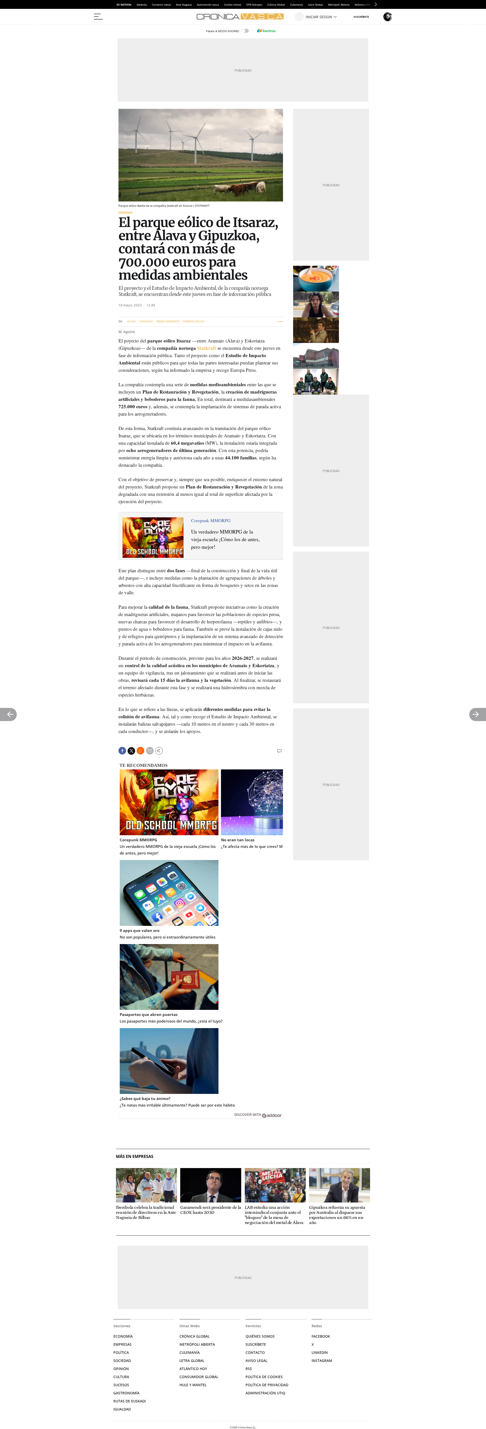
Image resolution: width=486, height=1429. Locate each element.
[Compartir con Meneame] (140, 750)
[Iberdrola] (266, 31)
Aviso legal (256, 1360)
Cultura (121, 1376)
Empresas (125, 212)
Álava (131, 321)
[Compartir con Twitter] (131, 751)
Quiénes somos (260, 1336)
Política (121, 1352)
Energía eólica (194, 321)
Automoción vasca (208, 4)
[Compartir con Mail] (150, 750)
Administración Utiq (265, 1393)
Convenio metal (161, 4)
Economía (123, 1336)
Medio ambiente (167, 321)
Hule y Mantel (193, 1384)
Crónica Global (276, 4)
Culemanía (296, 4)
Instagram (322, 1360)
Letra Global (315, 4)
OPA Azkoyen (254, 4)
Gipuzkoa (146, 321)
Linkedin (320, 1352)
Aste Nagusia (184, 4)
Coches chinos (232, 4)
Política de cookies (264, 1376)
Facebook (321, 1336)
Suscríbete (256, 1344)
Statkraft (206, 347)
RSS (249, 1368)
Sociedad (122, 1360)
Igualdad (122, 1409)
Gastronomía (126, 1393)
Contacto (255, 1352)
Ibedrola (142, 4)
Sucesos (121, 1384)
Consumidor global (198, 1376)
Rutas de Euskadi (129, 1401)
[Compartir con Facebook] (122, 750)
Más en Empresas (134, 1156)
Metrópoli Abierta (339, 4)
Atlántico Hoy (193, 1368)
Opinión (121, 1368)
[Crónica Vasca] (243, 16)
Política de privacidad (267, 1384)
